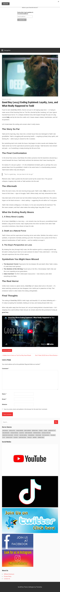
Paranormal (31, 435)
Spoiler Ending (7, 350)
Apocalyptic (12, 430)
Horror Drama (37, 432)
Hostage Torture (46, 432)
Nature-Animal (23, 435)
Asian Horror (19, 430)
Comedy (41, 430)
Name (4, 394)
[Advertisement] (30, 34)
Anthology (5, 430)
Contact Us (7, 578)
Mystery (16, 435)
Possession (38, 435)
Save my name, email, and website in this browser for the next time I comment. (25, 409)
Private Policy (7, 576)
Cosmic (45, 430)
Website (4, 404)
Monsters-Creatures (7, 435)
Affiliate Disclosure (9, 574)
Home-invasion (28, 432)
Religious (53, 435)
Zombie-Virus (41, 437)
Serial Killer (9, 437)
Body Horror (27, 430)
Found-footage (14, 432)
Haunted (21, 432)
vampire (35, 437)
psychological (45, 435)
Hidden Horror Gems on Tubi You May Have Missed (17, 355)
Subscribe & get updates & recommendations (25, 13)
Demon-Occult (51, 430)
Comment (5, 368)
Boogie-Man (35, 430)
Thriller (29, 437)
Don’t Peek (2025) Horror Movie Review (46, 355)
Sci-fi (3, 437)
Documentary (5, 432)
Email (4, 399)
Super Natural (22, 437)
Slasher (16, 437)
